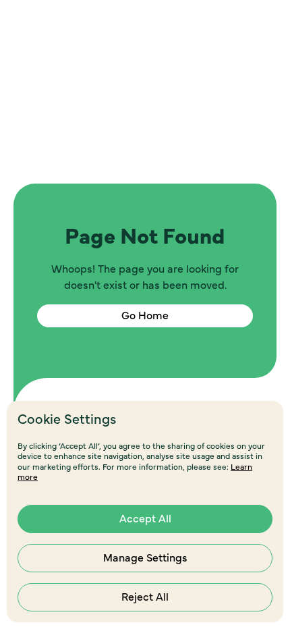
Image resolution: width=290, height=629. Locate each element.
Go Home (145, 315)
